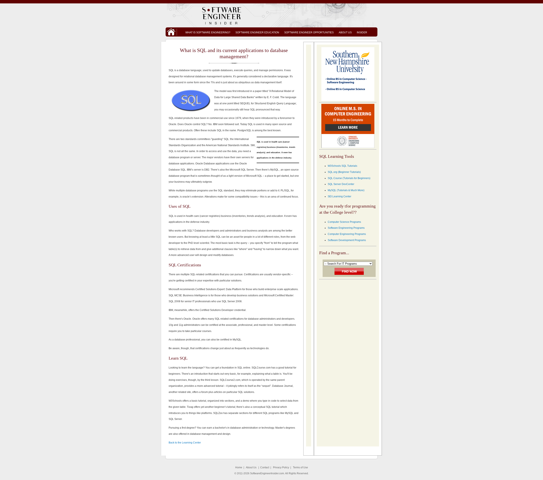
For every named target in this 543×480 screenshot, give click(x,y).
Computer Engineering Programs (347, 234)
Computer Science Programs (344, 221)
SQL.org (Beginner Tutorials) (344, 172)
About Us (251, 467)
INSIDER (362, 32)
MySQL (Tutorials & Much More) (346, 190)
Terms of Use (300, 467)
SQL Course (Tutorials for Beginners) (349, 178)
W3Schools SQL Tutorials (342, 165)
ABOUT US (345, 32)
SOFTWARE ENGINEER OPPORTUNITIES (309, 32)
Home (238, 467)
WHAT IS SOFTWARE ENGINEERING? (207, 32)
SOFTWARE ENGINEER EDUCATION (257, 32)
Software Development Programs (347, 240)
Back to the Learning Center (185, 442)
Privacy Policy (281, 467)
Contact (264, 467)
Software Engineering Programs (346, 227)
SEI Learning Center (339, 196)
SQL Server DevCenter (341, 184)
